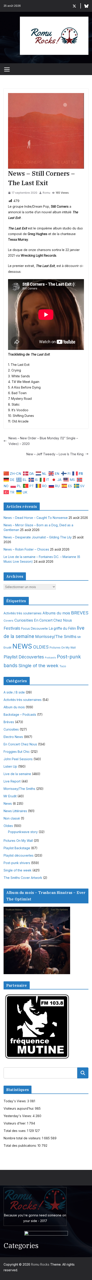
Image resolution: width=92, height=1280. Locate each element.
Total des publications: (21, 1145)
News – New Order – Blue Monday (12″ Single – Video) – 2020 (43, 441)
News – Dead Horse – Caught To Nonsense (36, 518)
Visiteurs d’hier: (15, 1123)
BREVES (79, 613)
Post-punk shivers (17, 863)
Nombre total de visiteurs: (23, 1138)
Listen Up (10, 766)
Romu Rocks (40, 1264)
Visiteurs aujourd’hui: (19, 1108)
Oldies (8, 826)
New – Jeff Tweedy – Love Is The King (55, 454)
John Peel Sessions (18, 759)
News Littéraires (15, 811)
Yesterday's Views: (18, 1116)
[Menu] (7, 69)
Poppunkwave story (23, 832)
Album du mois (14, 707)
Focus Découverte (34, 628)
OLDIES (41, 647)
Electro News (13, 737)
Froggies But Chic (17, 751)
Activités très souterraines (23, 613)
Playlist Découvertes (24, 657)
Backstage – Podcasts (20, 714)
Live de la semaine (17, 774)
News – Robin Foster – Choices (26, 549)
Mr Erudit (10, 796)
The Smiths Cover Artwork (23, 878)
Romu (46, 192)
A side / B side (14, 692)
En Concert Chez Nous (53, 620)
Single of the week (38, 665)
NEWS (22, 646)
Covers (8, 620)
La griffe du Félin (62, 628)
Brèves (9, 722)
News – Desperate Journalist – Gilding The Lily (38, 537)
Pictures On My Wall (63, 647)
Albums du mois (56, 613)
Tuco (62, 666)
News (8, 803)
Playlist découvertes (18, 855)
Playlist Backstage (17, 848)
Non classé (12, 818)
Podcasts (50, 657)
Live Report (12, 781)
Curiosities (23, 620)
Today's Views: (15, 1101)
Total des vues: (15, 1131)
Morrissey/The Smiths (56, 636)
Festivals (12, 628)
